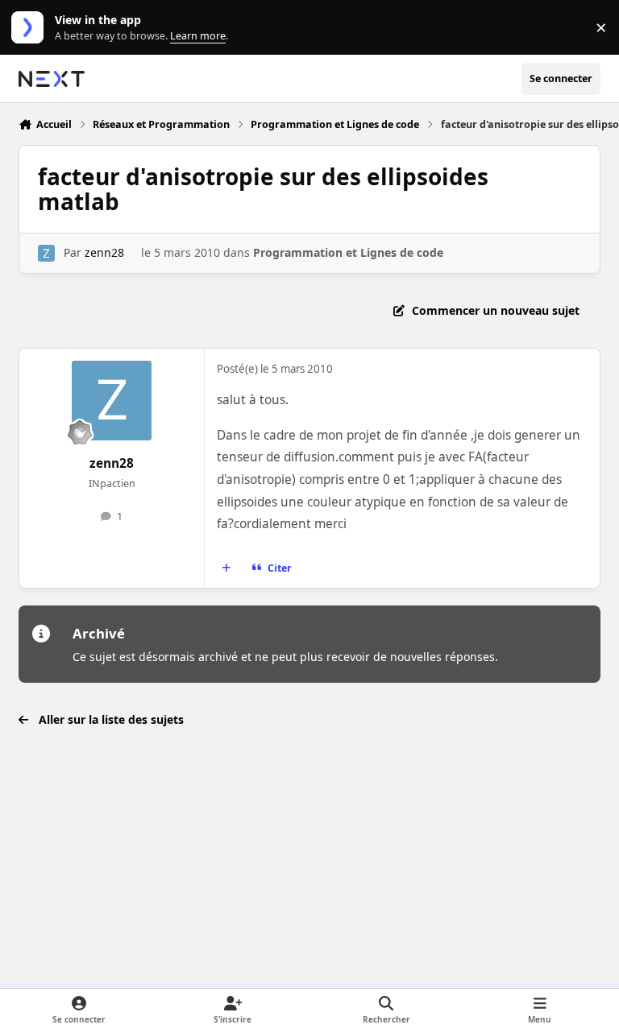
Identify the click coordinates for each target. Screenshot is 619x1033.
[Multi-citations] (226, 568)
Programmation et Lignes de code (348, 252)
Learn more (31, 27)
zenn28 (104, 252)
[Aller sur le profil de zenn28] (46, 253)
